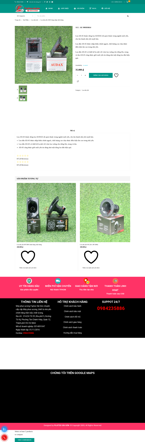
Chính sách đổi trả (72, 317)
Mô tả (72, 131)
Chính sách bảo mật (72, 311)
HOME (50, 8)
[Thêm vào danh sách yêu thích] (116, 75)
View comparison (24, 440)
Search (128, 16)
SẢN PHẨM (80, 8)
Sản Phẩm (26, 20)
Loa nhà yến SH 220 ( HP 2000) (89, 244)
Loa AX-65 (21, 137)
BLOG (94, 8)
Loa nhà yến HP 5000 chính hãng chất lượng (29, 244)
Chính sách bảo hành (72, 306)
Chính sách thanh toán (72, 327)
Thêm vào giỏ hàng (100, 75)
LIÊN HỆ (107, 8)
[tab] (72, 131)
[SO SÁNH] (77, 81)
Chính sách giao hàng (72, 322)
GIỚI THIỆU (65, 8)
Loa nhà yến (34, 20)
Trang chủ (18, 20)
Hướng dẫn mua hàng (72, 333)
